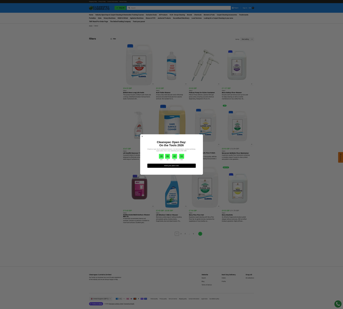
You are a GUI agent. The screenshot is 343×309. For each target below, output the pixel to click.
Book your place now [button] (171, 166)
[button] (142, 136)
